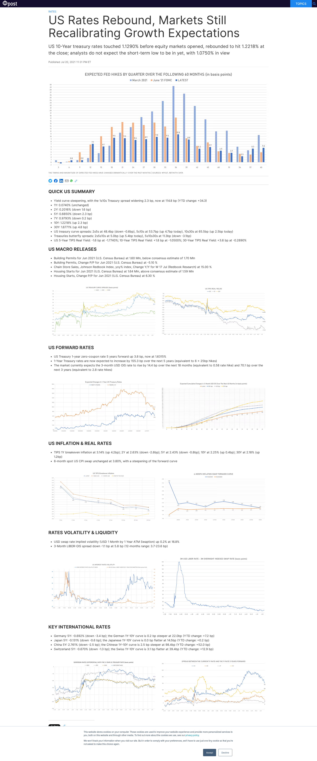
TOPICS (301, 4)
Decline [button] (225, 752)
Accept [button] (209, 752)
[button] (103, 311)
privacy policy (192, 735)
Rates (52, 11)
